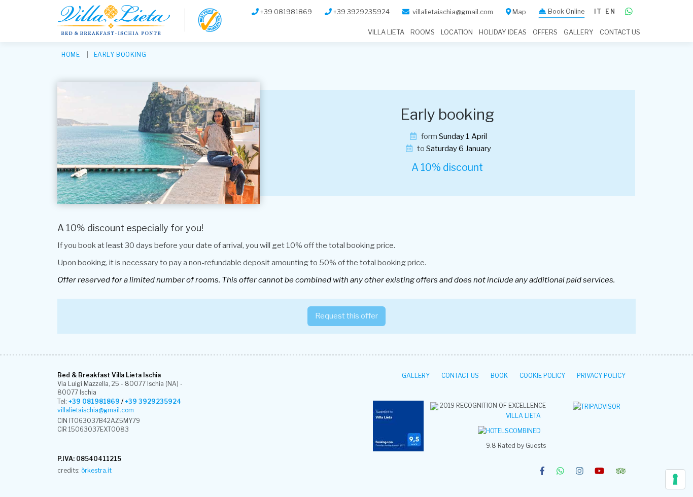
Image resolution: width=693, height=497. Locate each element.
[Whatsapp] (628, 12)
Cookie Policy (542, 375)
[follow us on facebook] (542, 472)
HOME (70, 54)
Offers (545, 32)
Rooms (422, 32)
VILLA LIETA (386, 32)
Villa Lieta (523, 415)
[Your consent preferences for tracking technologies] (675, 479)
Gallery (579, 32)
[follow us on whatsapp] (560, 472)
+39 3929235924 (153, 401)
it (598, 11)
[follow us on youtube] (599, 472)
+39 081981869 (94, 401)
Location (457, 32)
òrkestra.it (96, 470)
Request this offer (346, 316)
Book (499, 375)
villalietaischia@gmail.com (95, 410)
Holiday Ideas (503, 32)
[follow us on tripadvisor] (621, 472)
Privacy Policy (601, 375)
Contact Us (620, 32)
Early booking (120, 54)
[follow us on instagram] (579, 472)
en (610, 11)
